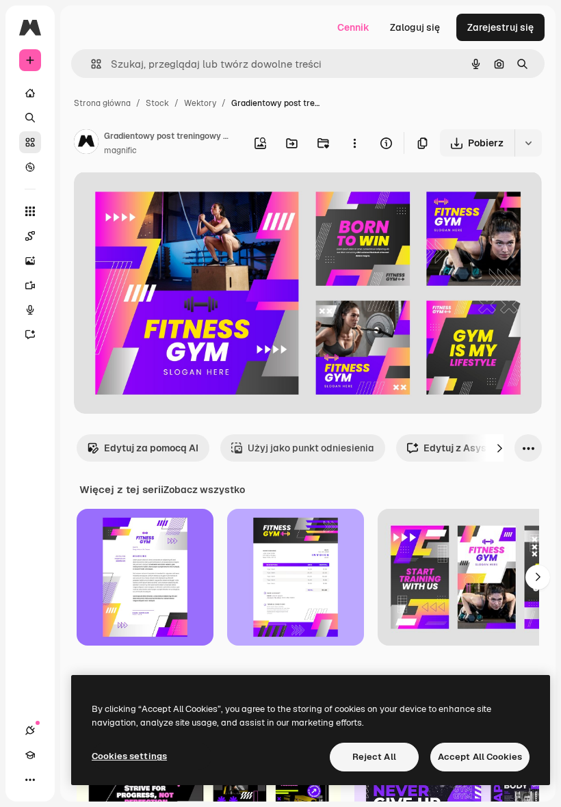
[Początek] (30, 93)
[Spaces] (30, 236)
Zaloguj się (415, 27)
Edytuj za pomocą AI (151, 448)
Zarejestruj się (500, 27)
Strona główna (102, 103)
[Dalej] (499, 448)
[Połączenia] (30, 730)
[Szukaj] (30, 118)
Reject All (374, 757)
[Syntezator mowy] (30, 310)
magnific (120, 150)
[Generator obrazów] (30, 261)
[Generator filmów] (30, 285)
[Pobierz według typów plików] (528, 143)
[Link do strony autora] (86, 143)
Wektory (200, 103)
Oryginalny (168, 197)
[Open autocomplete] (90, 64)
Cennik (353, 27)
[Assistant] (30, 334)
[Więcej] (30, 780)
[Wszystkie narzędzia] (30, 211)
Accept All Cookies (480, 757)
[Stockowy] (30, 142)
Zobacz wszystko (204, 490)
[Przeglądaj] (30, 167)
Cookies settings (129, 756)
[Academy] (30, 755)
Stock (157, 103)
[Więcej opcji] (354, 143)
